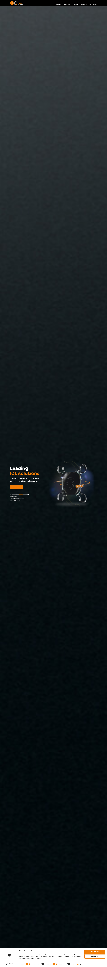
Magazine (84, 4)
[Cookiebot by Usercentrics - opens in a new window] (9, 964)
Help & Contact (93, 4)
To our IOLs (14, 487)
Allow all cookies (95, 951)
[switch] (42, 964)
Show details (75, 964)
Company (76, 4)
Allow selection (95, 956)
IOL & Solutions (58, 4)
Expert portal (67, 4)
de (96, 1)
